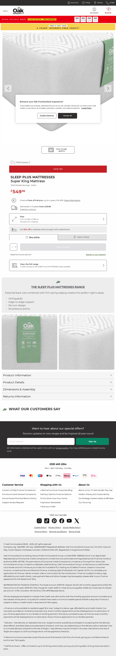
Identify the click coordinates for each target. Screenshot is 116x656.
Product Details (13, 382)
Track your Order (48, 506)
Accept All (67, 115)
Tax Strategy (84, 498)
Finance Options (63, 494)
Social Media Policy (71, 527)
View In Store (83, 237)
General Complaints (27, 494)
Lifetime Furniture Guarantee (54, 490)
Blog (70, 490)
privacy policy (62, 448)
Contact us (7, 490)
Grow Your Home (59, 498)
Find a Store (45, 498)
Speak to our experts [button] (96, 254)
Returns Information (17, 396)
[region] (58, 109)
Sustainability (103, 494)
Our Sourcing (85, 502)
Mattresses (22, 162)
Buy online (34, 237)
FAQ (14, 490)
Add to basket (63, 247)
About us (83, 490)
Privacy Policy (54, 527)
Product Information (17, 375)
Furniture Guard (9, 494)
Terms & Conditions (58, 531)
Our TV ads (92, 490)
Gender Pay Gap (104, 490)
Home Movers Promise (12, 498)
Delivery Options (48, 494)
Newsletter (56, 502)
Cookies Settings (47, 115)
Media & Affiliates (106, 498)
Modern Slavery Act (87, 494)
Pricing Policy (41, 531)
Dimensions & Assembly (19, 389)
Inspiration (45, 502)
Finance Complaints (26, 490)
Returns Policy (29, 498)
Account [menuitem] (94, 13)
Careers (93, 498)
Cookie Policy (40, 527)
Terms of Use (74, 531)
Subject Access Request (13, 502)
